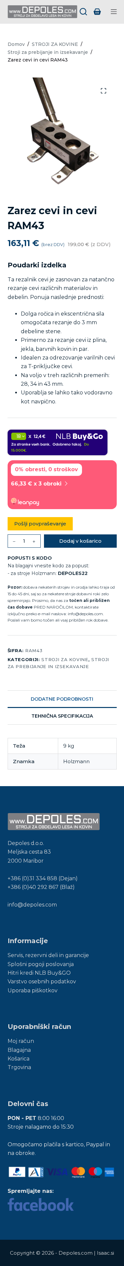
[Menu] (114, 12)
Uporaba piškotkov (33, 990)
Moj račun (21, 1041)
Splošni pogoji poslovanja (41, 964)
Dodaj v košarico (80, 541)
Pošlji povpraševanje (40, 523)
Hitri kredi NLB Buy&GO (39, 973)
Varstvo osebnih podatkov (42, 981)
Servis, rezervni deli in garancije (48, 955)
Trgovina (19, 1067)
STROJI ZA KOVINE (64, 659)
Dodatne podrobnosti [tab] (62, 699)
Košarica (18, 1058)
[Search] (83, 11)
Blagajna (19, 1050)
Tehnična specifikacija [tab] (62, 716)
